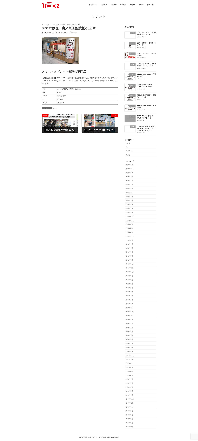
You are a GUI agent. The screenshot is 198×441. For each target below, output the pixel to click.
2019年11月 (130, 359)
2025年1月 (129, 188)
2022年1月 (129, 260)
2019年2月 (129, 391)
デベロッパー (130, 151)
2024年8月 (129, 196)
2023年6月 (129, 224)
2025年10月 (130, 168)
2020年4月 (129, 339)
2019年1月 (129, 395)
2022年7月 (129, 244)
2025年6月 (129, 176)
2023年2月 (129, 232)
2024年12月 (130, 192)
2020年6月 (129, 331)
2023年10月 (130, 220)
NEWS (128, 143)
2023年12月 (130, 216)
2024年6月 (129, 200)
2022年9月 (129, 240)
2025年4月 (129, 180)
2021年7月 (129, 280)
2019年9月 (129, 367)
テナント (55, 108)
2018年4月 (129, 419)
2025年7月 (129, 172)
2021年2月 (129, 299)
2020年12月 (130, 307)
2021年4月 (129, 292)
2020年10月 (130, 315)
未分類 (128, 155)
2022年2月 (129, 256)
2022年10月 (130, 236)
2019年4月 (129, 383)
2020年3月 (129, 343)
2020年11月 (130, 311)
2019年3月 (129, 387)
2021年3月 (129, 296)
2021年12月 (130, 264)
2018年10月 (130, 407)
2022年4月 (129, 248)
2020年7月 (129, 327)
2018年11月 (130, 403)
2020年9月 (129, 319)
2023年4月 (129, 228)
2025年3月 (129, 184)
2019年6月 (129, 375)
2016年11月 (130, 427)
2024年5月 (129, 204)
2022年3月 (129, 252)
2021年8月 (129, 276)
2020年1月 (129, 351)
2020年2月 (129, 347)
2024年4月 (129, 208)
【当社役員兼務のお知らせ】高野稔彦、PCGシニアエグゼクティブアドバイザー (146, 128)
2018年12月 (130, 399)
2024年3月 (129, 212)
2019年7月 (129, 371)
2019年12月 (130, 355)
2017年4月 (129, 423)
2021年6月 (129, 284)
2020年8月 (129, 323)
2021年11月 (130, 268)
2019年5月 (129, 379)
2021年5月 (129, 288)
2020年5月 (129, 335)
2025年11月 (130, 164)
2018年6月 (129, 415)
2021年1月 (129, 303)
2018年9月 (129, 411)
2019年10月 (130, 363)
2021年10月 (130, 272)
